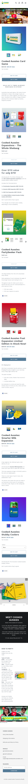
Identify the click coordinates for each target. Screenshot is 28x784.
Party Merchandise (8, 734)
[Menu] (25, 2)
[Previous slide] (4, 604)
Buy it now (14, 79)
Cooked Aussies (11, 779)
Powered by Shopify (19, 779)
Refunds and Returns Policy (10, 742)
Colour (3, 544)
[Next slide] (24, 604)
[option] (7, 239)
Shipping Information (9, 738)
